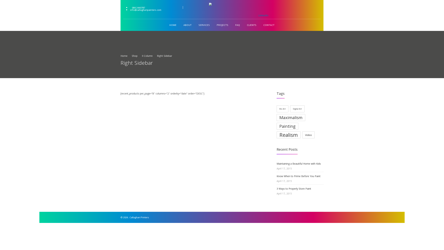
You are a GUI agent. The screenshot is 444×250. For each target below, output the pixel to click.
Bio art (282, 109)
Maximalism (290, 117)
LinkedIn (261, 9)
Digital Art (297, 109)
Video (308, 135)
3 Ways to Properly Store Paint (294, 188)
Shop (135, 55)
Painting (287, 126)
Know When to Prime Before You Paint (299, 176)
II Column (147, 55)
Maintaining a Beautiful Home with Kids (299, 163)
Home (124, 55)
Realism (288, 134)
